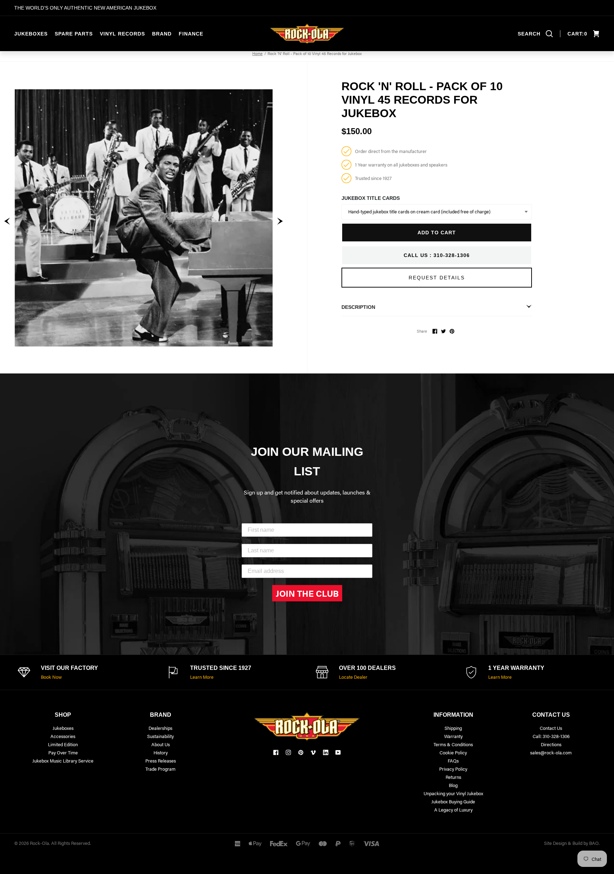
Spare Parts (74, 34)
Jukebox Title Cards (370, 198)
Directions (551, 744)
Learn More (202, 676)
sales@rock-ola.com (551, 752)
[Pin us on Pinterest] (300, 752)
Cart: (577, 34)
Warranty (453, 736)
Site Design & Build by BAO (571, 843)
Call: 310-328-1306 (551, 736)
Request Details (437, 277)
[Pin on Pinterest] (451, 331)
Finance (191, 34)
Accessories (62, 736)
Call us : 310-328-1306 (437, 255)
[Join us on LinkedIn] (325, 752)
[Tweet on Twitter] (443, 331)
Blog (453, 785)
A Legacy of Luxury (453, 809)
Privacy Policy (453, 768)
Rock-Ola (39, 843)
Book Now (51, 676)
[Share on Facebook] (434, 331)
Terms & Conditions (453, 744)
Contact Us (551, 728)
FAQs (453, 760)
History (161, 752)
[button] (7, 221)
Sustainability (160, 736)
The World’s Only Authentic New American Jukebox (85, 8)
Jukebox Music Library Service (62, 760)
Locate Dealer (353, 676)
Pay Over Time (63, 752)
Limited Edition (63, 744)
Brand (162, 34)
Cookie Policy (453, 752)
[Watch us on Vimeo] (313, 752)
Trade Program (160, 768)
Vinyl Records (122, 34)
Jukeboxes (31, 34)
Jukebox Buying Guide (453, 801)
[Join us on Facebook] (276, 752)
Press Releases (160, 760)
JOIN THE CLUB (307, 593)
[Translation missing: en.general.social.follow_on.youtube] (338, 752)
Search (529, 34)
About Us (160, 744)
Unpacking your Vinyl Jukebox (453, 793)
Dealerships (160, 728)
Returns (453, 777)
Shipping (453, 728)
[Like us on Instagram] (288, 752)
